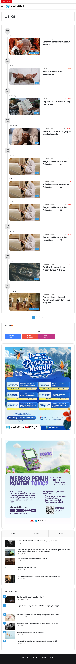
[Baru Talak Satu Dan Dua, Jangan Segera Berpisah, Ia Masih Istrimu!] (10, 617)
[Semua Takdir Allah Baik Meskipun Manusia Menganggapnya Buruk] (10, 543)
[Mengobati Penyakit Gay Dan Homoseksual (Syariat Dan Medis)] (10, 644)
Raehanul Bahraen (49, 39)
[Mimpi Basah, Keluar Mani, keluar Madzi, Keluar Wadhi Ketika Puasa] (10, 626)
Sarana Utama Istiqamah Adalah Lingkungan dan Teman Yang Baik (56, 300)
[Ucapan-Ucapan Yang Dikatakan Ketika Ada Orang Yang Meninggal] (10, 608)
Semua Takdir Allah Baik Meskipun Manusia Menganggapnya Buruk (37, 541)
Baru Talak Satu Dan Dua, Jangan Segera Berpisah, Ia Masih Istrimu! (38, 615)
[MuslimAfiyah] (15, 6)
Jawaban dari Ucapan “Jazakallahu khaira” (30, 597)
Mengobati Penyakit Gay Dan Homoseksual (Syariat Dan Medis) (37, 641)
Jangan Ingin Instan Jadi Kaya (26, 567)
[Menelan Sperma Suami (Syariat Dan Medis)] (10, 635)
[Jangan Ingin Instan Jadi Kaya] (10, 570)
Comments (61, 533)
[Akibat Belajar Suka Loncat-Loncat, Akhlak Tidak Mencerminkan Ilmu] (10, 579)
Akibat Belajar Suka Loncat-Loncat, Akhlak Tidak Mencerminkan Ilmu (38, 576)
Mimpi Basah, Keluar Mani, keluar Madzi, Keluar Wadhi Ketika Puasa (37, 623)
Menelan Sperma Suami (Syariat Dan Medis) (30, 632)
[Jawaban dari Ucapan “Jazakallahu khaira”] (10, 599)
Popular (36, 533)
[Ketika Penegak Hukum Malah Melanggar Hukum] (10, 561)
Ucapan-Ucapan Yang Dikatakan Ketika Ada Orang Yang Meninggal (38, 606)
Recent (13, 533)
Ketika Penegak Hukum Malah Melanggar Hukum (32, 558)
